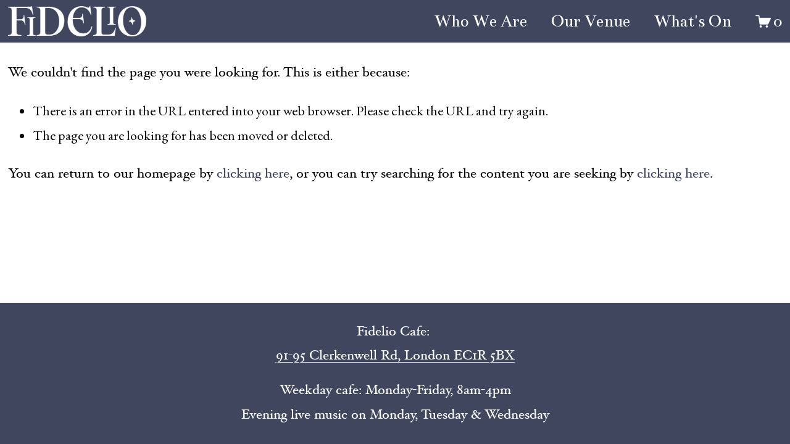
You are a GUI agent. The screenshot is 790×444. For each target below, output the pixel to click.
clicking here (253, 173)
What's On (692, 21)
